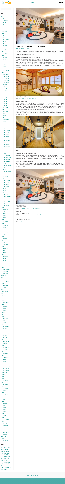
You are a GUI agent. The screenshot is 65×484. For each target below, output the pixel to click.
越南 (3, 236)
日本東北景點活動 (7, 180)
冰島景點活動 (5, 318)
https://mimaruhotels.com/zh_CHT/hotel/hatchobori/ (30, 214)
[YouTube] (62, 2)
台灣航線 (4, 62)
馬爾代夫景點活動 (6, 269)
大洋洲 (2, 297)
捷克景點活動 (5, 357)
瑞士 (3, 382)
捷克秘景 (4, 359)
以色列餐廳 (5, 45)
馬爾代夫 (3, 267)
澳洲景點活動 (5, 306)
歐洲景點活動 (4, 372)
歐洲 (2, 314)
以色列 (3, 37)
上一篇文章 (19, 226)
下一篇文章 (61, 226)
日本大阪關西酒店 (7, 159)
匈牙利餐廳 (5, 330)
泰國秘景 (4, 211)
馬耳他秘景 (5, 434)
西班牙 (3, 421)
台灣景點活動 (5, 59)
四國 (4, 149)
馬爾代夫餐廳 (5, 273)
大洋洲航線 (4, 299)
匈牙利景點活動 (6, 326)
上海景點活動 (5, 20)
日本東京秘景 (6, 194)
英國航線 (4, 407)
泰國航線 (4, 213)
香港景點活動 (5, 256)
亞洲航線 (3, 33)
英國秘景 (4, 405)
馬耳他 (3, 430)
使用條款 (36, 475)
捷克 (3, 355)
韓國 (3, 246)
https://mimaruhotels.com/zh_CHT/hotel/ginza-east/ (30, 208)
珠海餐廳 (5, 101)
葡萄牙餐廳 (5, 423)
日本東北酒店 (6, 184)
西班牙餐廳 (5, 429)
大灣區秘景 (5, 84)
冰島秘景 (4, 320)
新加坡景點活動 (6, 119)
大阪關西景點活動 (7, 155)
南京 (3, 51)
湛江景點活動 (6, 28)
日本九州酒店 (6, 134)
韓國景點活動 (5, 248)
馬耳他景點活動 (6, 432)
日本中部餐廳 (6, 175)
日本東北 (4, 178)
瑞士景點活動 (5, 384)
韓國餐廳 (4, 252)
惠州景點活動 (6, 76)
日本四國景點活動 (7, 151)
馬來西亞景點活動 (6, 265)
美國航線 (4, 287)
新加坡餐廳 (5, 124)
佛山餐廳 (5, 97)
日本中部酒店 (6, 173)
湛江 (4, 26)
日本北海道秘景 (7, 144)
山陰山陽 (4, 163)
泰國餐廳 (4, 217)
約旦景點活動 (5, 388)
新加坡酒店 (5, 123)
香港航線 (4, 258)
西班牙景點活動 (6, 425)
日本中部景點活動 (7, 171)
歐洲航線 (3, 374)
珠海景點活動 (6, 80)
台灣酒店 (4, 64)
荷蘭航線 (4, 415)
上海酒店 (4, 22)
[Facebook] (59, 2)
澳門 (3, 231)
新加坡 (3, 117)
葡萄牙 (3, 417)
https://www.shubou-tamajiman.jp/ (26, 150)
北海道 (4, 138)
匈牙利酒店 (5, 328)
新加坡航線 (5, 121)
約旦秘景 (4, 390)
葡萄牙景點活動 (6, 419)
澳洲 (3, 304)
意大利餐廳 (5, 343)
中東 (3, 29)
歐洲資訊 (3, 376)
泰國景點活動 (5, 209)
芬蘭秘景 (4, 396)
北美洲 (2, 277)
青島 (3, 240)
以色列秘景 (5, 41)
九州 (4, 128)
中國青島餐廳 (5, 244)
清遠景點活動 (3, 436)
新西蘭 (3, 300)
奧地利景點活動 (6, 333)
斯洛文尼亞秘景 (6, 368)
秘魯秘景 (3, 295)
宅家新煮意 (3, 312)
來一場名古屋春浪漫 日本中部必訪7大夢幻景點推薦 (6, 464)
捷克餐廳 (4, 363)
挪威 (3, 351)
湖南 (3, 219)
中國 (3, 24)
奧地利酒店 (5, 335)
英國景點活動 (5, 403)
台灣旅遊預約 (5, 57)
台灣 (3, 55)
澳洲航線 (4, 308)
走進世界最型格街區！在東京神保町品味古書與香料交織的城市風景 (5, 453)
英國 (3, 401)
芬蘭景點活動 (5, 394)
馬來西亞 (3, 264)
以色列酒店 (5, 43)
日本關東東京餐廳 (7, 201)
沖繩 (4, 203)
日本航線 (4, 188)
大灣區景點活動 (6, 74)
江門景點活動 (6, 78)
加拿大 (3, 279)
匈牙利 (3, 324)
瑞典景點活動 (5, 380)
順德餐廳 (5, 105)
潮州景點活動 (5, 225)
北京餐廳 (4, 49)
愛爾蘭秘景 (5, 349)
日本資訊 (4, 190)
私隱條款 (32, 475)
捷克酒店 (4, 361)
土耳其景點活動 (6, 70)
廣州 (3, 109)
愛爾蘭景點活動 (6, 347)
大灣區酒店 (5, 92)
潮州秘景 (4, 227)
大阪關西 (4, 153)
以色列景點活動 (6, 39)
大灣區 (3, 72)
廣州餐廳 (4, 115)
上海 (3, 18)
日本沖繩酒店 (6, 205)
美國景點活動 (5, 285)
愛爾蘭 (3, 345)
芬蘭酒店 (4, 397)
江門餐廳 (5, 99)
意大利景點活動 (6, 341)
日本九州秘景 (6, 132)
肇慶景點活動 (6, 82)
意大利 (3, 339)
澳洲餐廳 (4, 310)
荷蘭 (3, 413)
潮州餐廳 (4, 229)
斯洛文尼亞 (4, 364)
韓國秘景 (4, 250)
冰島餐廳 (4, 322)
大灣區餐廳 (5, 93)
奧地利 (3, 332)
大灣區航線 (5, 90)
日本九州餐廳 (6, 136)
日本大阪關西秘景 (7, 157)
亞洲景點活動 (4, 31)
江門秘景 (5, 86)
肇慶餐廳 (5, 103)
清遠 (3, 438)
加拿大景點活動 (6, 281)
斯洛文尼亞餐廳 (6, 370)
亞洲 (2, 16)
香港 (3, 254)
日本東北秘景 (6, 182)
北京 (3, 47)
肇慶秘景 (5, 88)
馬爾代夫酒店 (5, 271)
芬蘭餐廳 (4, 399)
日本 (3, 126)
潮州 (3, 223)
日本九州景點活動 (7, 130)
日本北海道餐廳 (7, 148)
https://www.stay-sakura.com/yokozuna (27, 98)
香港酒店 (4, 260)
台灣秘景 (4, 60)
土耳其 (3, 68)
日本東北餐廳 (6, 186)
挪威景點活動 (5, 353)
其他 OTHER (3, 275)
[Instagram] (61, 2)
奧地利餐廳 (5, 337)
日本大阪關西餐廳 (7, 161)
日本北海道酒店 (7, 146)
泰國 (3, 207)
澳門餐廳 (4, 234)
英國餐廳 (4, 411)
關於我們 (28, 475)
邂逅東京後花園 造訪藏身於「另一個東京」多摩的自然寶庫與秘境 (6, 458)
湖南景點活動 (5, 221)
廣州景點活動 (5, 111)
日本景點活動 (5, 176)
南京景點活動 (5, 53)
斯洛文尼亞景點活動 (7, 366)
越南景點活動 (5, 238)
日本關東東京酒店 (7, 199)
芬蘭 (3, 392)
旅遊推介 (32, 2)
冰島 (3, 316)
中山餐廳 (5, 95)
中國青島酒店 (5, 242)
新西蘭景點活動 (6, 302)
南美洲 (2, 293)
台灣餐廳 (4, 66)
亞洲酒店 (3, 35)
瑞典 (3, 378)
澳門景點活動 (5, 232)
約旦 (3, 386)
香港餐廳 (4, 262)
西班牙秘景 (5, 427)
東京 (4, 192)
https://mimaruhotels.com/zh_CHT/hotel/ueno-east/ (30, 221)
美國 (3, 283)
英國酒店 (4, 409)
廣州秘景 (4, 113)
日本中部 (4, 169)
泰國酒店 (4, 215)
